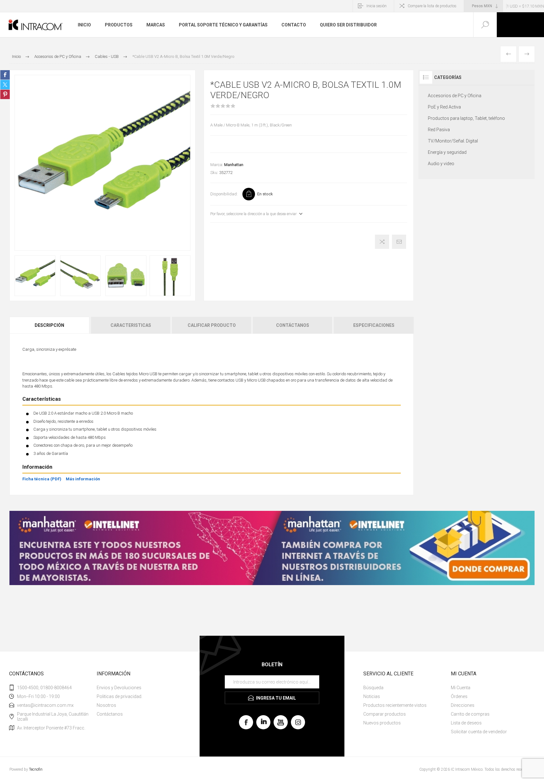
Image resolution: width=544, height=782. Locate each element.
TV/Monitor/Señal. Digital (453, 140)
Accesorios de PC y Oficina (454, 95)
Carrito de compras (470, 714)
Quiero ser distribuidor (348, 24)
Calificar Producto (212, 325)
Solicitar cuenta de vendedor (479, 731)
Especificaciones (373, 325)
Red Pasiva (439, 129)
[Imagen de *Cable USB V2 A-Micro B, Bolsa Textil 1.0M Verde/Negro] (34, 275)
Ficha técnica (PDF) (41, 479)
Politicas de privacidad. (119, 696)
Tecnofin (35, 769)
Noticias (371, 696)
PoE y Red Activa (444, 106)
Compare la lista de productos (432, 6)
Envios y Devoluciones (119, 687)
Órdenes (459, 696)
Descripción (49, 325)
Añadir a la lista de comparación (382, 242)
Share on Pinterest (5, 94)
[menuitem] (140, 687)
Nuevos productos (382, 722)
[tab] (49, 325)
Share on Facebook (5, 75)
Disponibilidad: (224, 194)
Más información (83, 479)
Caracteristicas (130, 325)
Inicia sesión (376, 6)
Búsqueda (373, 687)
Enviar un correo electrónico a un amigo (399, 242)
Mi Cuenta (460, 687)
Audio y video (441, 163)
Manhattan (233, 164)
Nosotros (106, 705)
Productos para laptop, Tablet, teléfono (466, 118)
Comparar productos (384, 714)
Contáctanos (292, 325)
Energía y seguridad (447, 152)
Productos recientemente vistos (395, 705)
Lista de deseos (466, 722)
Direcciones (462, 705)
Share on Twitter (5, 84)
